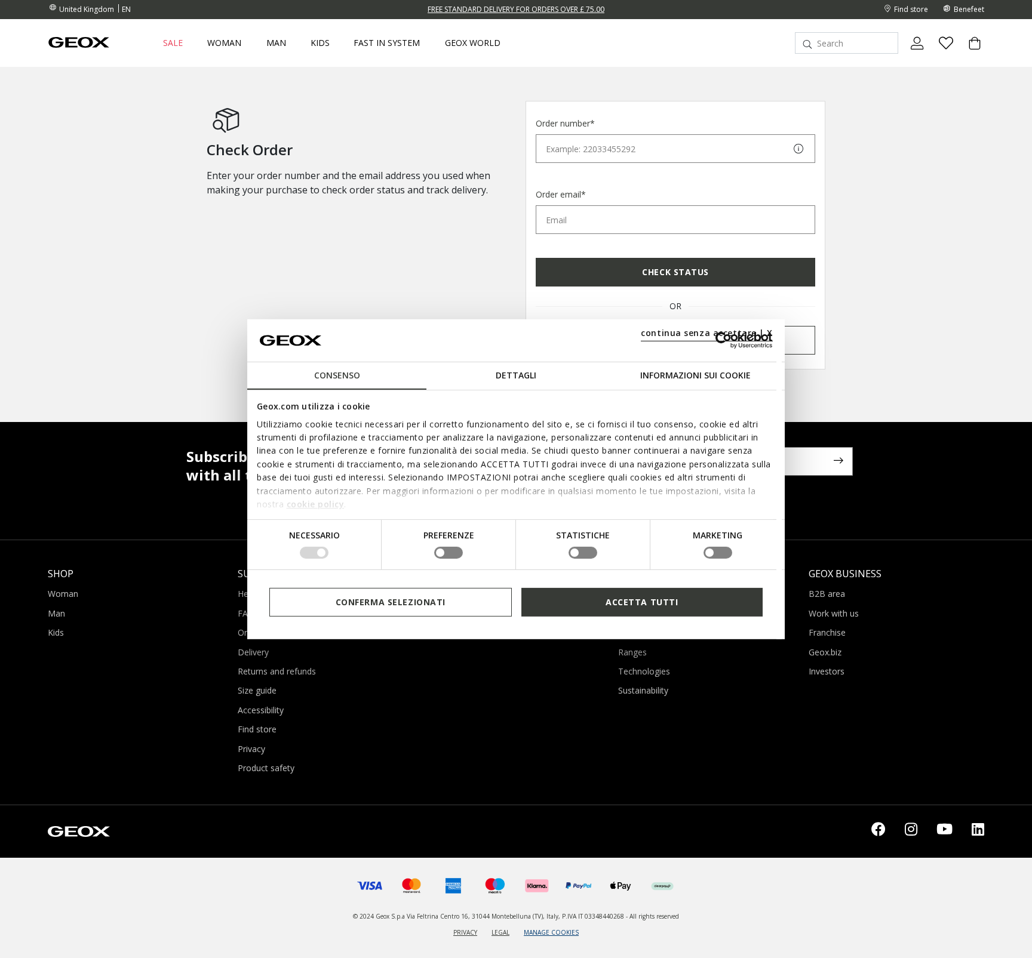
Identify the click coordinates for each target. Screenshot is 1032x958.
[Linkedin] (978, 831)
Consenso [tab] (337, 375)
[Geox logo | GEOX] (79, 830)
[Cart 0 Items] (970, 53)
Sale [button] (173, 43)
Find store (257, 729)
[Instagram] (911, 831)
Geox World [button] (472, 43)
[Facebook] (878, 831)
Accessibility (261, 710)
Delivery (253, 652)
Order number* (565, 123)
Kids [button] (320, 43)
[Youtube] (944, 831)
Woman (63, 593)
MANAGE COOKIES (551, 932)
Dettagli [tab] (516, 375)
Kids (56, 632)
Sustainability (643, 690)
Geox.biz (825, 652)
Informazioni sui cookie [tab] (695, 375)
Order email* (561, 194)
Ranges (632, 652)
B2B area (827, 593)
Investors (826, 671)
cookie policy (316, 504)
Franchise (827, 632)
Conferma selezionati (391, 601)
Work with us (834, 613)
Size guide (257, 690)
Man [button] (276, 43)
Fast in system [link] (387, 43)
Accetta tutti (642, 601)
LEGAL (500, 932)
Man (56, 613)
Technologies (644, 671)
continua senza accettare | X (707, 332)
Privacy (251, 748)
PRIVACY (465, 932)
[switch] (448, 553)
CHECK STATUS (675, 272)
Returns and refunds (277, 671)
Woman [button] (224, 43)
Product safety (266, 768)
